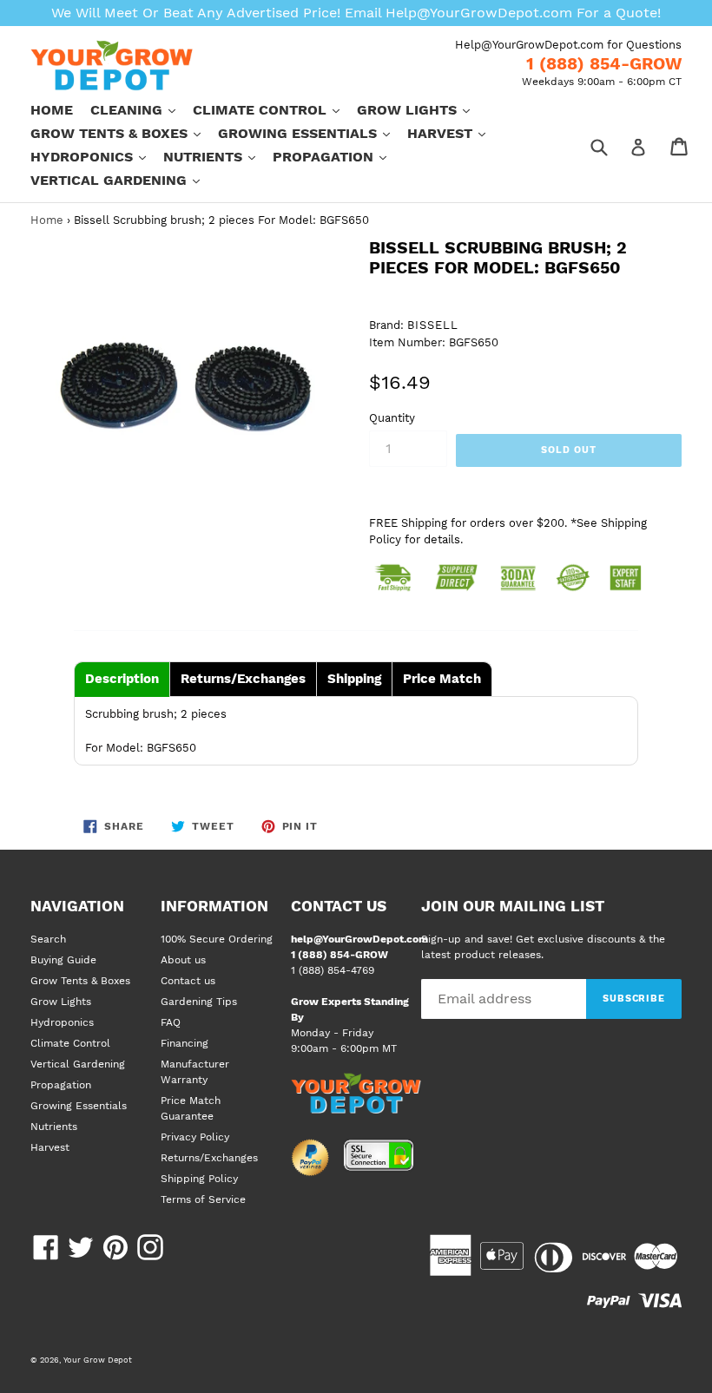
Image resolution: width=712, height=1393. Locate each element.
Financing (184, 1043)
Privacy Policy (195, 1137)
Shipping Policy (199, 1179)
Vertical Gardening (123, 179)
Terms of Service (203, 1199)
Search (48, 939)
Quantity (392, 417)
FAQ (171, 1022)
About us (183, 960)
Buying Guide (63, 960)
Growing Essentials (312, 132)
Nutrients (218, 156)
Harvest (455, 132)
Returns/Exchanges (209, 1158)
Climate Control (275, 109)
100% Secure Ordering (217, 939)
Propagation (338, 156)
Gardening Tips (199, 1001)
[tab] (122, 679)
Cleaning (141, 109)
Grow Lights (422, 109)
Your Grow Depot (97, 1359)
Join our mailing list (512, 906)
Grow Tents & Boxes (124, 132)
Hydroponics (96, 156)
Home (51, 110)
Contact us (188, 981)
